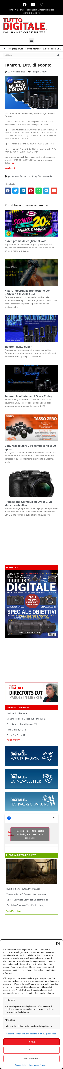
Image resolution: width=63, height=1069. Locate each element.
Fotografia (36, 72)
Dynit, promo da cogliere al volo (25, 241)
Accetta (31, 1041)
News (44, 72)
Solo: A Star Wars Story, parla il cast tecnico (27, 900)
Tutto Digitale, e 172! (16, 729)
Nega (31, 1050)
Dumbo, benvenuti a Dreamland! (23, 889)
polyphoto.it (10, 168)
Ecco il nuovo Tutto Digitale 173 (21, 724)
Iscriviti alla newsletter (32, 13)
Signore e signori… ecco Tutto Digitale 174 (27, 719)
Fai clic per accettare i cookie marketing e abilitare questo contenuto (30, 834)
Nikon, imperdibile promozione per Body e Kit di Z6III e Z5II (27, 292)
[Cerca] (58, 55)
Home (10, 10)
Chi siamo (19, 10)
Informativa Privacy (37, 1065)
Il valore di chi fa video (17, 713)
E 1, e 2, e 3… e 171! (16, 735)
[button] (58, 943)
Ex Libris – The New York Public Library (25, 905)
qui (13, 163)
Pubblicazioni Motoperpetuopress (40, 10)
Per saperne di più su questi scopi (41, 1034)
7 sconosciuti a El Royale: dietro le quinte (26, 894)
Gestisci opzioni (31, 1058)
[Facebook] (24, 4)
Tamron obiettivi (45, 176)
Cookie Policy (21, 1065)
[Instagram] (41, 4)
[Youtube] (33, 4)
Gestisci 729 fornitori (15, 1034)
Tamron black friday (28, 176)
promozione (13, 176)
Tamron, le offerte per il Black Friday (28, 396)
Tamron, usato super (18, 346)
